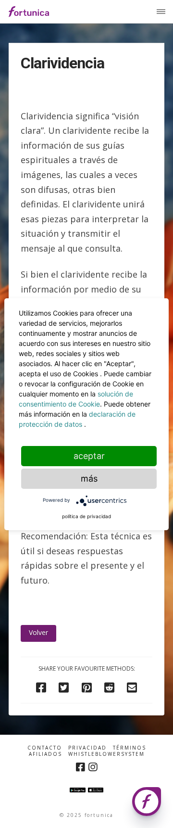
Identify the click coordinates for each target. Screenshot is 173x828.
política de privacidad (86, 516)
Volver (38, 632)
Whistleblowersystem (106, 754)
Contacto (44, 748)
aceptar (89, 456)
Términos (129, 748)
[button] (161, 11)
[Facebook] (80, 767)
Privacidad (87, 748)
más (89, 478)
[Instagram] (92, 767)
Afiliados (45, 754)
